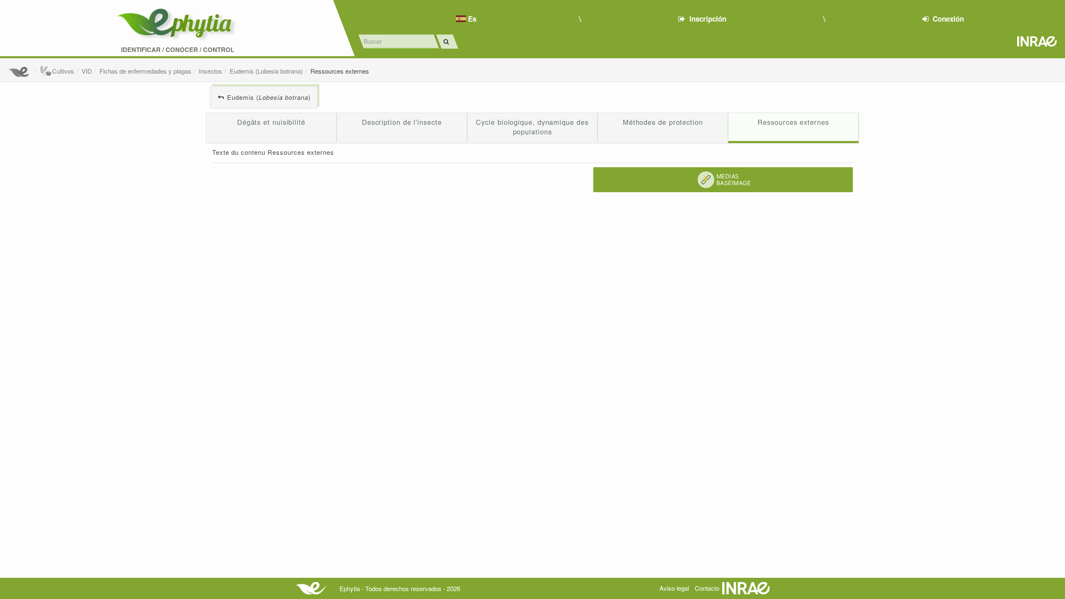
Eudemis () (269, 97)
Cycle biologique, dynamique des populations (532, 127)
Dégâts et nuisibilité (271, 122)
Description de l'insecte (402, 122)
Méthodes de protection (663, 122)
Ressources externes (339, 71)
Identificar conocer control (177, 49)
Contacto (707, 588)
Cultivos (63, 71)
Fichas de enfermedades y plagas (145, 71)
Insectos (210, 71)
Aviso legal (674, 588)
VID (87, 71)
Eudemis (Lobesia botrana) (266, 71)
